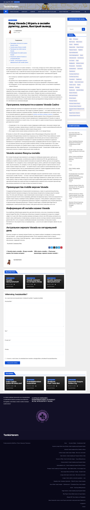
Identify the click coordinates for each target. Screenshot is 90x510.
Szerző (32, 11)
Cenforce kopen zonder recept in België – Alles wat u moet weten (72, 452)
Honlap (7, 349)
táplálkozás (78, 79)
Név (6, 331)
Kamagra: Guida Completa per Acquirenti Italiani (57, 468)
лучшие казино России (74, 115)
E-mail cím (8, 340)
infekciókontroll (72, 57)
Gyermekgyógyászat (73, 55)
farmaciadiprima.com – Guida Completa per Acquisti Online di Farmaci (71, 465)
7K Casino (75, 39)
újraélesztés (72, 90)
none (84, 478)
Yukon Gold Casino (79, 82)
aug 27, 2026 (10, 385)
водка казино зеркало (74, 112)
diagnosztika (72, 47)
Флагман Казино (73, 100)
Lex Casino (71, 60)
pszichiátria (78, 65)
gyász (81, 55)
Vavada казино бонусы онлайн (18, 47)
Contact (83, 506)
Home (65, 443)
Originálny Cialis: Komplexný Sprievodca (62, 481)
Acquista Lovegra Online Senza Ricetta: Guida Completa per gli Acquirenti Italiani (68, 446)
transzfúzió (71, 79)
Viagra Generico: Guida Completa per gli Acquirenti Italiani (73, 490)
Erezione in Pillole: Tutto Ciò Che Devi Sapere (65, 459)
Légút (77, 60)
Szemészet (79, 68)
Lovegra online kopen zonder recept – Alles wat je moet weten (72, 474)
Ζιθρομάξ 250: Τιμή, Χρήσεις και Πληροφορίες (76, 497)
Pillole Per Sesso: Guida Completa (78, 481)
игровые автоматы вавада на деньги (43, 114)
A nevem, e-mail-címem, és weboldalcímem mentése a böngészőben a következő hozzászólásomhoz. (32, 358)
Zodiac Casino (72, 84)
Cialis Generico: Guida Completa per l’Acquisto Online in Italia (72, 455)
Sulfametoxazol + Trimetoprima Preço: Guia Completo (74, 484)
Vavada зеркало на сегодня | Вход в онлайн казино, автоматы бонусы (34, 282)
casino (70, 44)
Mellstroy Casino (80, 63)
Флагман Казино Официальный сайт (76, 109)
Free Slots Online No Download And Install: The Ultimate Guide (75, 134)
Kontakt (24, 11)
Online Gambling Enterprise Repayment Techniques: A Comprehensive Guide (76, 143)
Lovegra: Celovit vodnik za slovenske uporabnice (72, 478)
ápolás (78, 84)
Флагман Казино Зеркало (75, 106)
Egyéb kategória (9, 379)
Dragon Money (80, 47)
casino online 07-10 (13, 20)
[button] (85, 11)
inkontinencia (81, 57)
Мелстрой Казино (73, 95)
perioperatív (72, 65)
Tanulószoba (14, 11)
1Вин (70, 39)
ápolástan (71, 87)
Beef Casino (72, 41)
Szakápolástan (72, 68)
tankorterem (18, 30)
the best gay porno (73, 76)
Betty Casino (79, 41)
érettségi (77, 87)
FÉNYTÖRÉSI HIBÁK (74, 168)
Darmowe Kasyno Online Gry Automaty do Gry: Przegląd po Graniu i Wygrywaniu (76, 187)
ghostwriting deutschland (47, 11)
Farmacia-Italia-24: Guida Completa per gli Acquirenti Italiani (73, 462)
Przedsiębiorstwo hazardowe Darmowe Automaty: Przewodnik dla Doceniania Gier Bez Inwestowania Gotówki (76, 177)
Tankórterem (11, 6)
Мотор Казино (72, 98)
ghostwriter (75, 11)
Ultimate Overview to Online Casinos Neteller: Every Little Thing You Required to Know (76, 195)
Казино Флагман (73, 92)
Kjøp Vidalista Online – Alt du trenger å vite (76, 468)
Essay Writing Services (80, 459)
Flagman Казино (73, 49)
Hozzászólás (8, 301)
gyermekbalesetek (73, 52)
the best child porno (74, 74)
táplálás (71, 82)
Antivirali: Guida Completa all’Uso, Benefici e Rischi (74, 449)
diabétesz (76, 44)
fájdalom (80, 49)
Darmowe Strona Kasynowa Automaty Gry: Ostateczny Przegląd (76, 204)
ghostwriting (63, 11)
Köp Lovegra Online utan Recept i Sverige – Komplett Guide (73, 471)
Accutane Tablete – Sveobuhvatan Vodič (77, 443)
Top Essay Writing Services (79, 487)
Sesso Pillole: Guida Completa (56, 484)
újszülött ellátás (79, 90)
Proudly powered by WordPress (10, 443)
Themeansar (27, 443)
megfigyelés (72, 63)
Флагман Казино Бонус (74, 103)
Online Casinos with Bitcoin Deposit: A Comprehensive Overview (76, 158)
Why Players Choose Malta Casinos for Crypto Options (74, 493)
